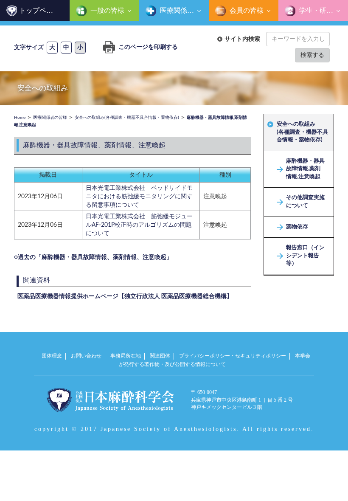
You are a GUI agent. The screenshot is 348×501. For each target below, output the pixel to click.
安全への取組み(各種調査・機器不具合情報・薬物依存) (302, 132)
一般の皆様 (106, 10)
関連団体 (160, 355)
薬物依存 (297, 227)
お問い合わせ (86, 355)
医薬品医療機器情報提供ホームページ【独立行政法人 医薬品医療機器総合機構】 (125, 296)
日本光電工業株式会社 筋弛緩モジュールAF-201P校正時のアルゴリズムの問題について (139, 225)
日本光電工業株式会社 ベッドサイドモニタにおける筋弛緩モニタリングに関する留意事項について (139, 196)
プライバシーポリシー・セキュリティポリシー (232, 355)
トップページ (39, 10)
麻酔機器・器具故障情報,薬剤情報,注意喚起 (305, 169)
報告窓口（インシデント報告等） (305, 255)
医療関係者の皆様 (183, 10)
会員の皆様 (246, 10)
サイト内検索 (242, 39)
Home (19, 117)
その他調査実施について (305, 201)
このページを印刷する (147, 47)
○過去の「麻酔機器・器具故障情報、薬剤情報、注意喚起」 (93, 257)
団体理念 (52, 355)
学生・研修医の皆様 (322, 10)
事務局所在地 (125, 355)
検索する (312, 55)
